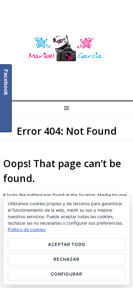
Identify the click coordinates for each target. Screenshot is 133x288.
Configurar (66, 274)
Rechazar (66, 259)
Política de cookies (26, 229)
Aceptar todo (66, 244)
